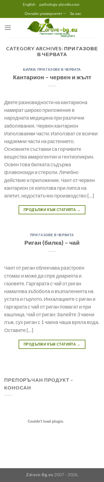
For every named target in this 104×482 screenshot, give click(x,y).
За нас (75, 13)
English (29, 4)
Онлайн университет (43, 13)
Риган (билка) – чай (52, 242)
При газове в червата (59, 69)
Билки (29, 69)
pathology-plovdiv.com (59, 4)
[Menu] (8, 27)
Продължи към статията (52, 209)
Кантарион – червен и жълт (52, 76)
